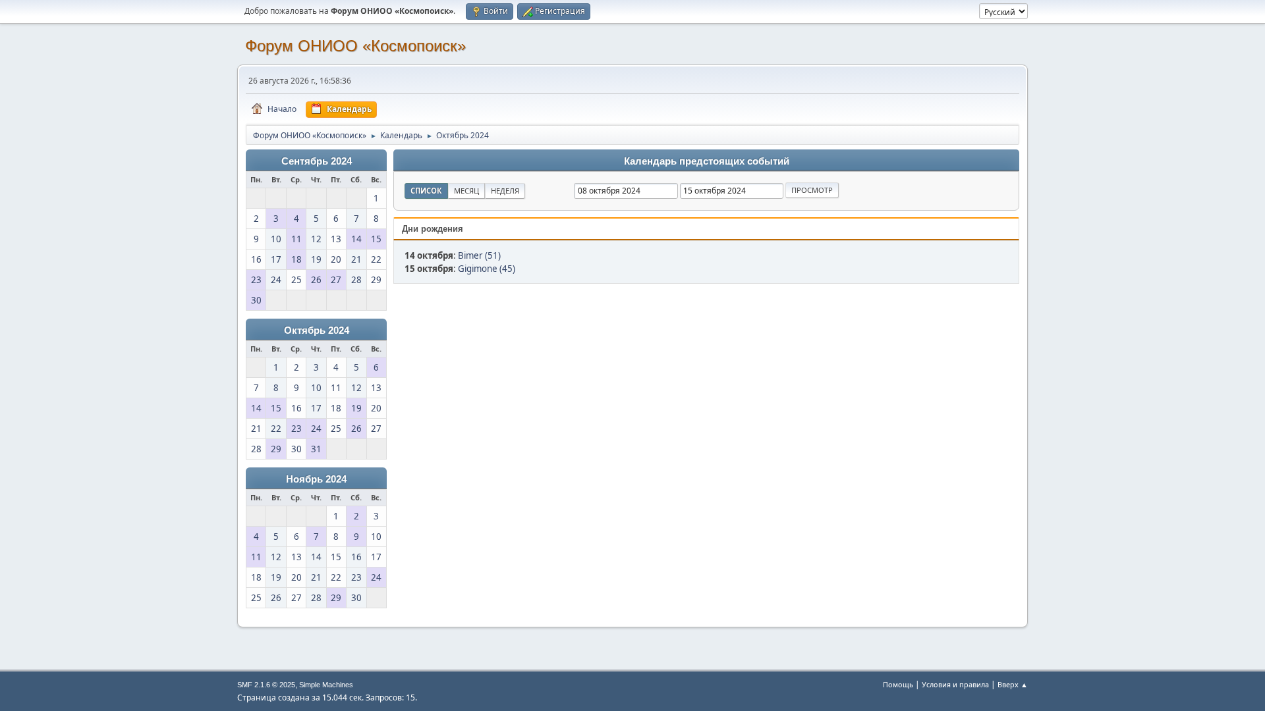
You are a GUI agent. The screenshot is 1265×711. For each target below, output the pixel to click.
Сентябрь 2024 (316, 161)
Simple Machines (326, 685)
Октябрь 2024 (316, 330)
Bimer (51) (479, 255)
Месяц (466, 191)
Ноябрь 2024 (316, 479)
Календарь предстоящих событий (706, 161)
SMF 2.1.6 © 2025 (266, 685)
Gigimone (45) (486, 269)
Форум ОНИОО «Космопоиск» (355, 46)
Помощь (898, 684)
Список (426, 191)
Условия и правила (955, 684)
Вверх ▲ (1013, 684)
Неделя (505, 191)
